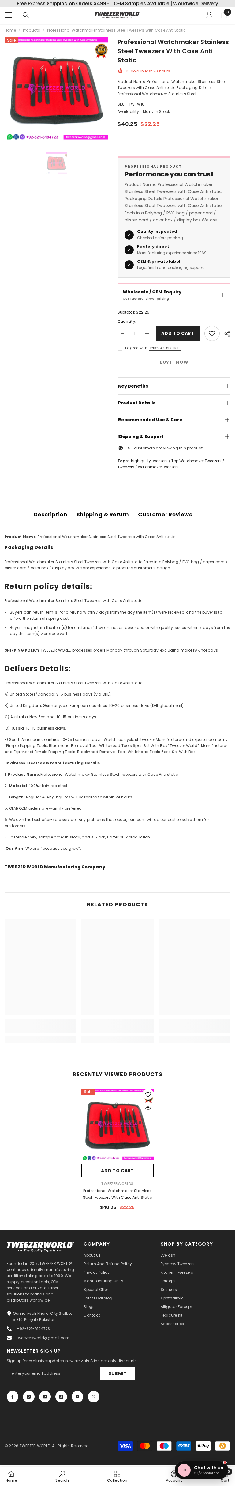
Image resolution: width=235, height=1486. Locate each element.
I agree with (136, 348)
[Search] (25, 15)
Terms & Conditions (165, 348)
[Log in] (209, 15)
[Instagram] (29, 1396)
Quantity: (127, 321)
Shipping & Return (102, 514)
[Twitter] (93, 1396)
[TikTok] (61, 1396)
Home (10, 30)
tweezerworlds (117, 1183)
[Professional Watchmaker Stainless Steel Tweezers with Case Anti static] (117, 1125)
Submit (117, 1373)
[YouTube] (77, 1396)
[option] (56, 89)
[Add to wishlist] (212, 333)
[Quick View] (148, 1108)
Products (31, 30)
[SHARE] (225, 333)
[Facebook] (12, 1396)
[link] (40, 1029)
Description (50, 514)
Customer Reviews (165, 514)
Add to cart (177, 333)
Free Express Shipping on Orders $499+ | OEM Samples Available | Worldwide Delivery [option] (117, 3)
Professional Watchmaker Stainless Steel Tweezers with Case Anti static (117, 1194)
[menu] (8, 15)
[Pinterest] (45, 1396)
